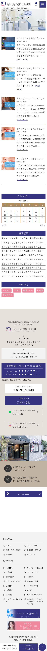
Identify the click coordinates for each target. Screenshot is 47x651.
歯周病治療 (10, 576)
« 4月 (4, 225)
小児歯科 (9, 586)
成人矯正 (9, 594)
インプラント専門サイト (14, 600)
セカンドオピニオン (34, 594)
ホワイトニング (32, 572)
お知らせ (7, 290)
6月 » (42, 225)
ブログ (17, 290)
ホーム (8, 545)
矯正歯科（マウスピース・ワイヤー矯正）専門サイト (35, 601)
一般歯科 (9, 568)
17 (36, 215)
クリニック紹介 (32, 545)
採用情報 (9, 554)
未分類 (40, 290)
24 (36, 218)
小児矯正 (9, 590)
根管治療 (9, 572)
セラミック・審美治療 (35, 568)
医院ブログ (28, 290)
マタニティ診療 (32, 586)
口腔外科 (30, 576)
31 (36, 221)
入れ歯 (29, 590)
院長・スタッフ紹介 (13, 550)
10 (36, 211)
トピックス (31, 554)
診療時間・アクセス (34, 550)
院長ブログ (8, 295)
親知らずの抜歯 (32, 581)
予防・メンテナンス (13, 581)
